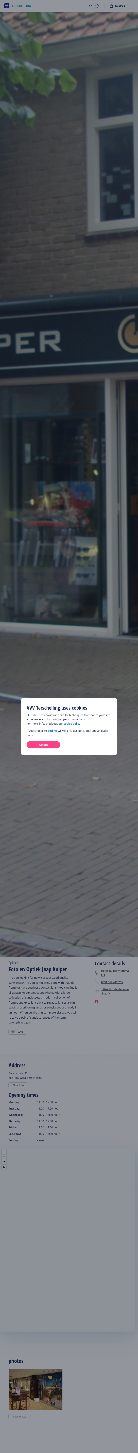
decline (52, 731)
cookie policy (72, 723)
